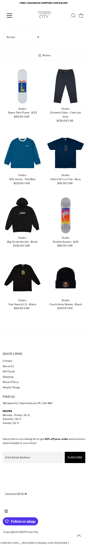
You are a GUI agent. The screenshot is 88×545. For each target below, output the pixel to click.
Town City (32, 532)
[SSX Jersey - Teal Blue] (22, 153)
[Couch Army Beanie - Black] (66, 278)
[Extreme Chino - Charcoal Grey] (66, 86)
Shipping (8, 376)
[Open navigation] (13, 15)
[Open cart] (81, 15)
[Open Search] (73, 16)
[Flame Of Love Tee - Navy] (66, 153)
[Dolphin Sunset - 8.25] (66, 215)
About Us (8, 366)
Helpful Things (11, 387)
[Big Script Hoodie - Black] (22, 215)
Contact (7, 360)
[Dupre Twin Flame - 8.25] (22, 86)
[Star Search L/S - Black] (22, 278)
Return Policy (11, 382)
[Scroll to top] (78, 535)
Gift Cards (9, 371)
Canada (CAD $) (14, 493)
